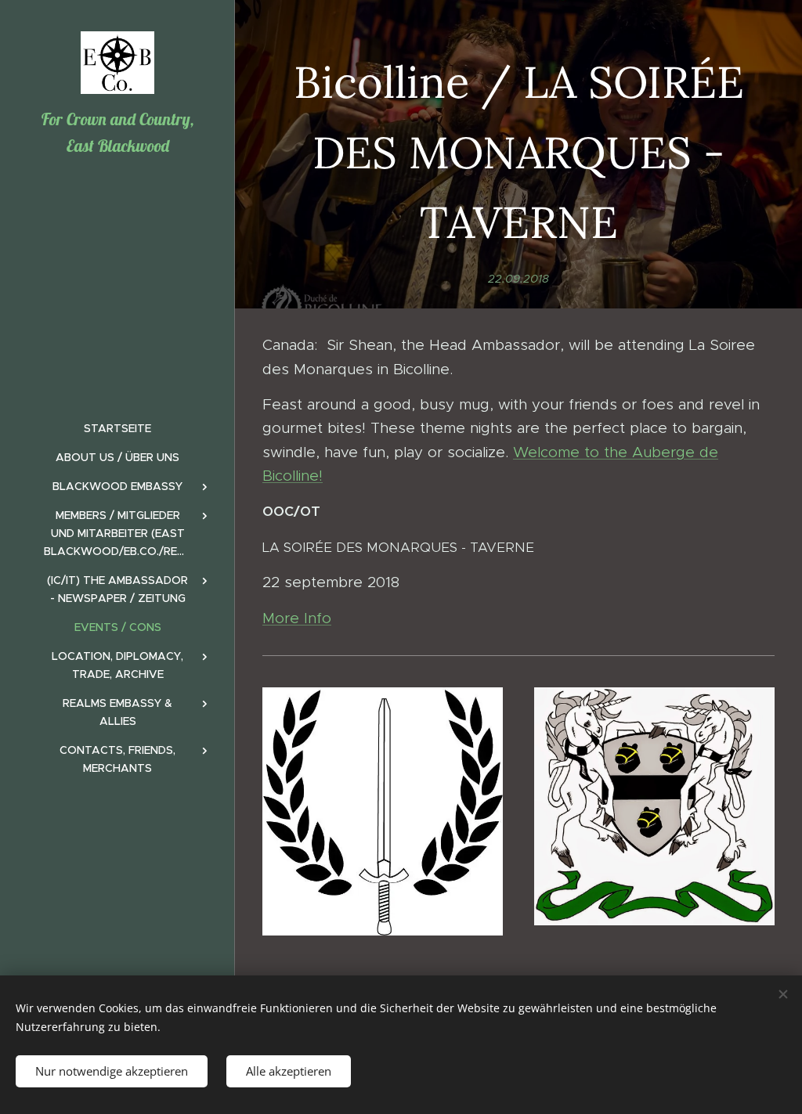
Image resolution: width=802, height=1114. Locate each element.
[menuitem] (117, 429)
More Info (296, 618)
